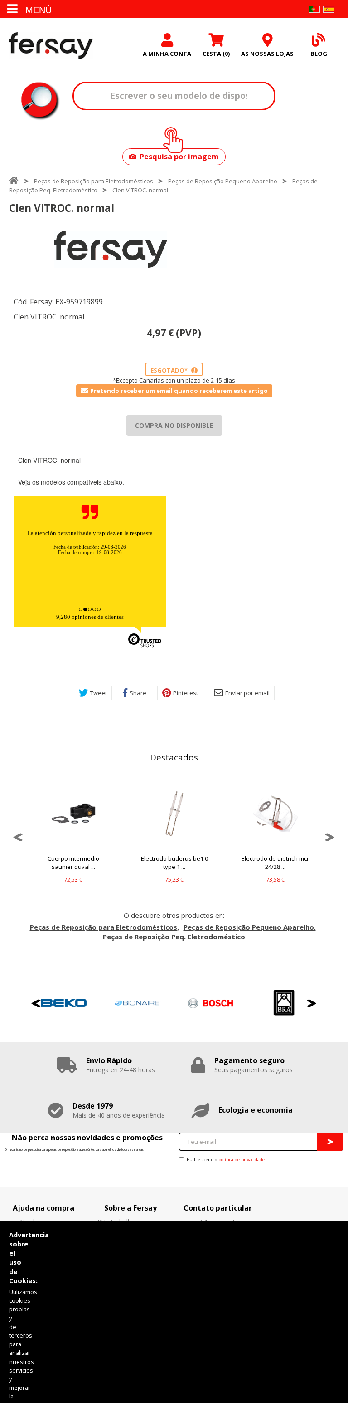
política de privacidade (241, 1160)
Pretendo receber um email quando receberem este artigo (179, 391)
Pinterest (185, 693)
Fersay (51, 45)
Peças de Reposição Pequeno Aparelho (222, 181)
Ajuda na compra (43, 1208)
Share (138, 693)
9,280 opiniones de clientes (90, 616)
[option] (110, 249)
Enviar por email (247, 693)
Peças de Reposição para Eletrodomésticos (93, 181)
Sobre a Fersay (130, 1208)
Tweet (98, 693)
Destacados (174, 757)
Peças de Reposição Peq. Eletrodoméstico (174, 936)
